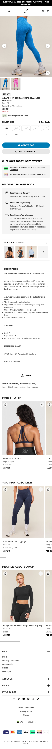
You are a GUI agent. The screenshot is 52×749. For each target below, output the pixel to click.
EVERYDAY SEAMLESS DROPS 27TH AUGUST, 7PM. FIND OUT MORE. (26, 3)
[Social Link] (14, 699)
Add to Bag (27, 145)
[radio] (5, 84)
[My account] (43, 11)
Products (14, 384)
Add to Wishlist (28, 151)
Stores (26, 715)
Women (5, 384)
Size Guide (45, 122)
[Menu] (3, 11)
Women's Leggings (27, 384)
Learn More (14, 170)
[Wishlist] (42, 404)
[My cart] (48, 11)
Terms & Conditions (26, 708)
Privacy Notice (26, 711)
